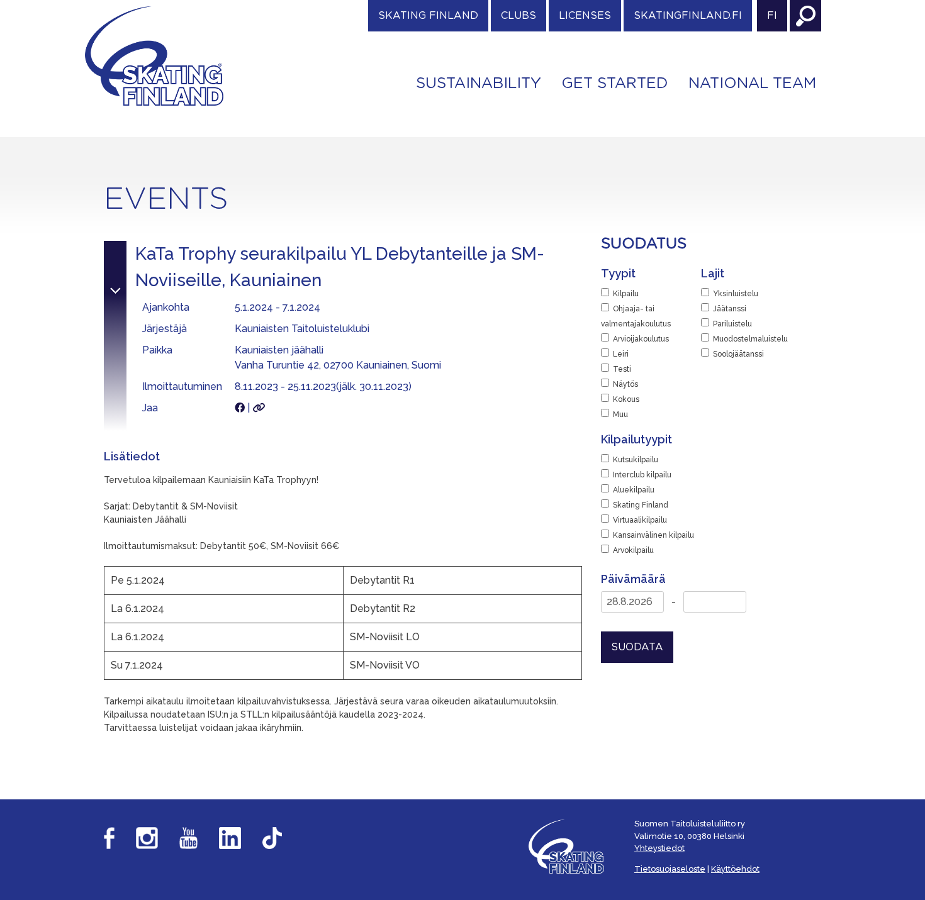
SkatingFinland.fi (688, 16)
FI (772, 16)
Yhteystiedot (659, 848)
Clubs (518, 16)
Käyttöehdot (735, 869)
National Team (752, 83)
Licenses (585, 16)
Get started (614, 83)
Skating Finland (428, 16)
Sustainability (478, 83)
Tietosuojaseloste (669, 869)
